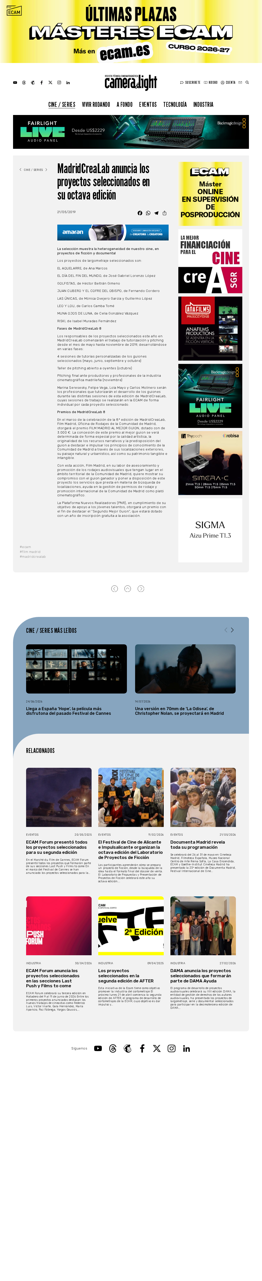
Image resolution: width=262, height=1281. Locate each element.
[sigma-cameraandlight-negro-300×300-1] (210, 530)
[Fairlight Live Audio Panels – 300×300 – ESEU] (210, 396)
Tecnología (175, 104)
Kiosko (213, 82)
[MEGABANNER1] (131, 31)
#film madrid (30, 552)
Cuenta (230, 82)
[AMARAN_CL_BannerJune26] (113, 232)
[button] (232, 630)
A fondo (125, 104)
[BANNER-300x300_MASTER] (210, 329)
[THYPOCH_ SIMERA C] (210, 463)
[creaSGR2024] (210, 261)
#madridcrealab (33, 557)
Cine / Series (61, 104)
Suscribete (193, 82)
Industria (203, 104)
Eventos (148, 104)
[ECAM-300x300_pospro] (210, 194)
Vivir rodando (96, 104)
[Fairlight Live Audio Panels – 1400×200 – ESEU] (131, 132)
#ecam (25, 547)
